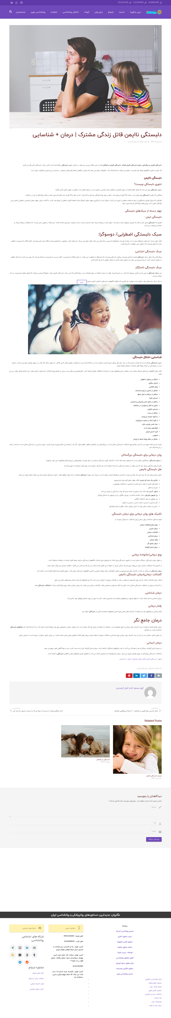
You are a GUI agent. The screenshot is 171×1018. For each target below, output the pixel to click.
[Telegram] (20, 962)
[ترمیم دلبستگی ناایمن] (137, 749)
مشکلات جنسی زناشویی (153, 994)
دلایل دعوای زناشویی (37, 989)
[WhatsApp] (16, 2)
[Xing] (12, 947)
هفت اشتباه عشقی (37, 984)
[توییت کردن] (144, 675)
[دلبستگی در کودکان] (85, 741)
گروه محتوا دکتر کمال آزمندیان (137, 142)
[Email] (34, 947)
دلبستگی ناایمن (142, 668)
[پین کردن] (129, 675)
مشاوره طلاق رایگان (155, 983)
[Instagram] (21, 2)
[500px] (27, 955)
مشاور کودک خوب (155, 987)
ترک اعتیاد (158, 998)
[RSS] (12, 955)
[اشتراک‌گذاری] (151, 675)
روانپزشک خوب (156, 1002)
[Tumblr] (34, 955)
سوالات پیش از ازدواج (36, 978)
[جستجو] (10, 12)
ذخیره (82, 282)
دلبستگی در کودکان (103, 759)
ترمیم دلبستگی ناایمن (154, 775)
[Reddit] (27, 962)
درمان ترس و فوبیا (155, 1005)
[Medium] (20, 955)
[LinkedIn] (11, 2)
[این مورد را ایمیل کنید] (158, 675)
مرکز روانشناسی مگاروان (153, 979)
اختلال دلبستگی (154, 668)
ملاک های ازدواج (38, 973)
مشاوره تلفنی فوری (155, 990)
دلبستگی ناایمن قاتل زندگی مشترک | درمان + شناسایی (138, 659)
